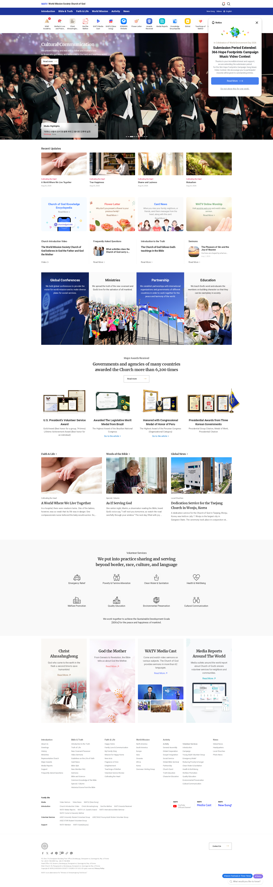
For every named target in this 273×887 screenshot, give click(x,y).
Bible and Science (78, 776)
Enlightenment (110, 766)
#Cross (258, 876)
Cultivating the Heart (112, 776)
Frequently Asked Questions (52, 773)
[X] (47, 853)
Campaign (186, 751)
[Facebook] (42, 853)
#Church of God (244, 876)
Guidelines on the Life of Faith (82, 758)
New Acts (108, 758)
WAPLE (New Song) (91, 802)
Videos (219, 11)
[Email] (51, 853)
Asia (138, 755)
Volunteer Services (190, 744)
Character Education (171, 776)
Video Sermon (65, 802)
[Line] (56, 853)
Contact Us (217, 846)
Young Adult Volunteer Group (194, 755)
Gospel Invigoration (170, 755)
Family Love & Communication (116, 747)
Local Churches (219, 751)
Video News (77, 802)
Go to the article (111, 436)
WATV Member (65, 825)
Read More (232, 81)
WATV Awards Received (123, 806)
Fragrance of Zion (111, 762)
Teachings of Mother (113, 769)
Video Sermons (77, 755)
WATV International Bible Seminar (111, 810)
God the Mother (106, 806)
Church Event (168, 769)
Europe (139, 751)
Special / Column (77, 784)
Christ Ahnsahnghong (90, 806)
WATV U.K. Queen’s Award (87, 810)
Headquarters (218, 747)
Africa (138, 762)
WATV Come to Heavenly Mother (72, 813)
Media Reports (46, 766)
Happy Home (110, 744)
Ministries (45, 755)
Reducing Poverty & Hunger (193, 762)
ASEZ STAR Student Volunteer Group (73, 821)
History (44, 751)
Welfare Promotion (77, 606)
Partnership (167, 766)
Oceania (139, 758)
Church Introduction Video (69, 806)
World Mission (100, 11)
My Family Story (111, 751)
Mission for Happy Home (114, 755)
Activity (115, 11)
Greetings (45, 747)
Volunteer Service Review (114, 773)
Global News (218, 744)
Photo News (218, 755)
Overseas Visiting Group (145, 769)
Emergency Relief (76, 583)
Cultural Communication (196, 606)
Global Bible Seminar (171, 762)
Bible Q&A (75, 766)
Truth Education (169, 773)
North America (141, 744)
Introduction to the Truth (80, 744)
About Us (44, 744)
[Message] (61, 853)
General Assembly (170, 747)
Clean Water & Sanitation (156, 583)
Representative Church (50, 758)
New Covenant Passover (80, 751)
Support (44, 769)
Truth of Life (76, 747)
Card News (75, 762)
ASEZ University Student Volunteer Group (75, 817)
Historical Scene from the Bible (83, 787)
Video (44, 262)
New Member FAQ (78, 769)
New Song (211, 11)
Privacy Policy (99, 868)
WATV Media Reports (67, 810)
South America (142, 747)
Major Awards (46, 762)
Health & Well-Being (196, 583)
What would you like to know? (246, 881)
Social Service (168, 758)
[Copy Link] (66, 853)
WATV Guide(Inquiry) (81, 825)
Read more (48, 61)
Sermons (74, 773)
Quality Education (116, 606)
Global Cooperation (170, 751)
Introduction (48, 11)
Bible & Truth (65, 11)
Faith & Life (82, 11)
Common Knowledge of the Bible (84, 780)
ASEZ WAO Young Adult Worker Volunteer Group (110, 817)
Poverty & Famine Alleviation (117, 583)
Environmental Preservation (156, 606)
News (126, 11)
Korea (138, 766)
